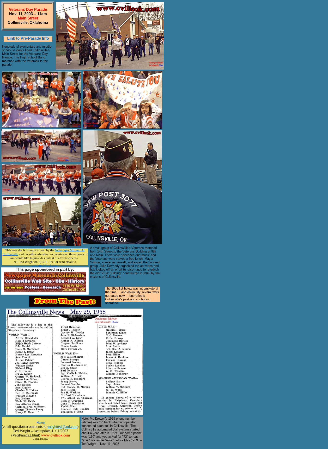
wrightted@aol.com (62, 426)
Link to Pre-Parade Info (28, 38)
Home (40, 422)
